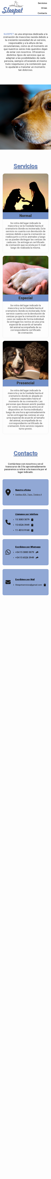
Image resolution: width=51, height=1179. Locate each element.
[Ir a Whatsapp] (36, 552)
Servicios (42, 3)
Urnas (44, 8)
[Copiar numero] (31, 519)
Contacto (42, 13)
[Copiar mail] (44, 585)
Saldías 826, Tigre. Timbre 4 (28, 494)
